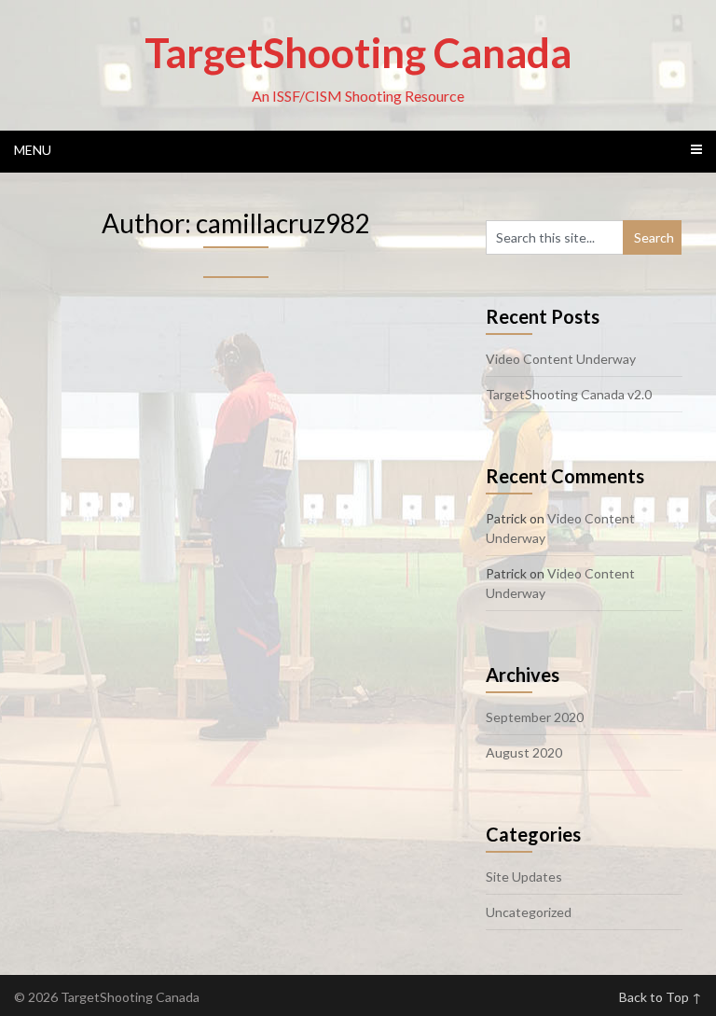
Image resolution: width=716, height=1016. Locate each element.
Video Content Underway (561, 359)
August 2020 (524, 752)
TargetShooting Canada (358, 52)
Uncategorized (528, 912)
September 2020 (535, 717)
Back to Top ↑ (660, 997)
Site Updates (524, 876)
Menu (32, 150)
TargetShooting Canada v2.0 (569, 394)
